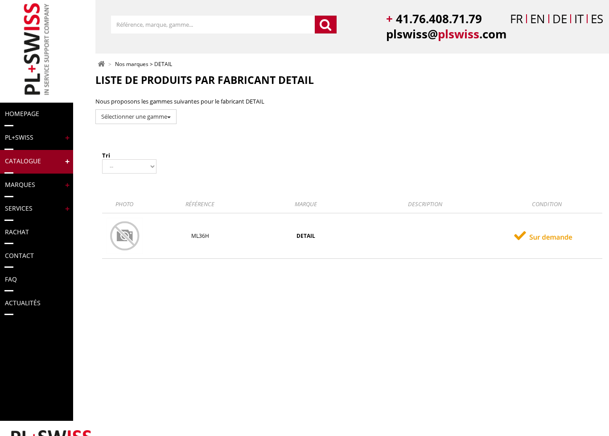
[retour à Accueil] (101, 63)
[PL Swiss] (36, 49)
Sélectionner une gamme (134, 116)
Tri (106, 155)
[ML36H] (125, 235)
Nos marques (131, 64)
